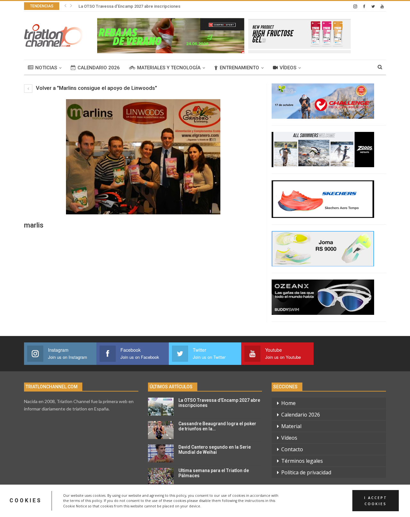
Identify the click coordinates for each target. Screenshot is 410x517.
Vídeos (288, 68)
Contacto (292, 449)
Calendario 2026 (99, 68)
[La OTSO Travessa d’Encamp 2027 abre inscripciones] (161, 407)
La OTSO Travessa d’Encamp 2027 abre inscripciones (129, 6)
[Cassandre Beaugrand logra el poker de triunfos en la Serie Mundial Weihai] (161, 430)
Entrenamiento (239, 68)
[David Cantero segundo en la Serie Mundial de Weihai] (161, 453)
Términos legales (302, 460)
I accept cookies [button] (375, 500)
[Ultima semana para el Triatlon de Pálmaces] (161, 477)
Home (288, 403)
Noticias (46, 68)
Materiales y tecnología (169, 68)
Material (291, 426)
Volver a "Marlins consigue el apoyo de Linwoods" (96, 88)
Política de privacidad (306, 472)
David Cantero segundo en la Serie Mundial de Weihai (214, 449)
